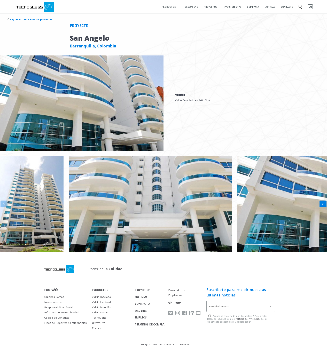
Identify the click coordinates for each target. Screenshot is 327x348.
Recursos (98, 328)
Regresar (15, 19)
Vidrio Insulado (101, 297)
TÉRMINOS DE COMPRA (150, 324)
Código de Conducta (56, 317)
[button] (323, 204)
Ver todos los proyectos (37, 19)
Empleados (175, 295)
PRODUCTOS (169, 6)
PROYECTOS (210, 6)
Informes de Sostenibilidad (61, 312)
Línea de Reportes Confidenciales (65, 322)
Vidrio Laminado (102, 302)
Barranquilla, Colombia (93, 46)
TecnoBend (99, 317)
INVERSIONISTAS (232, 6)
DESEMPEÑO (191, 6)
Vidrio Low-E (100, 312)
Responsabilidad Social (58, 307)
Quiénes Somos (54, 297)
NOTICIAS (269, 6)
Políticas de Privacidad (247, 318)
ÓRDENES (141, 310)
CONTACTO (287, 6)
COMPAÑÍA (253, 6)
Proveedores (176, 290)
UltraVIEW (98, 322)
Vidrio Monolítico (102, 307)
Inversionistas (53, 302)
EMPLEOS (141, 317)
